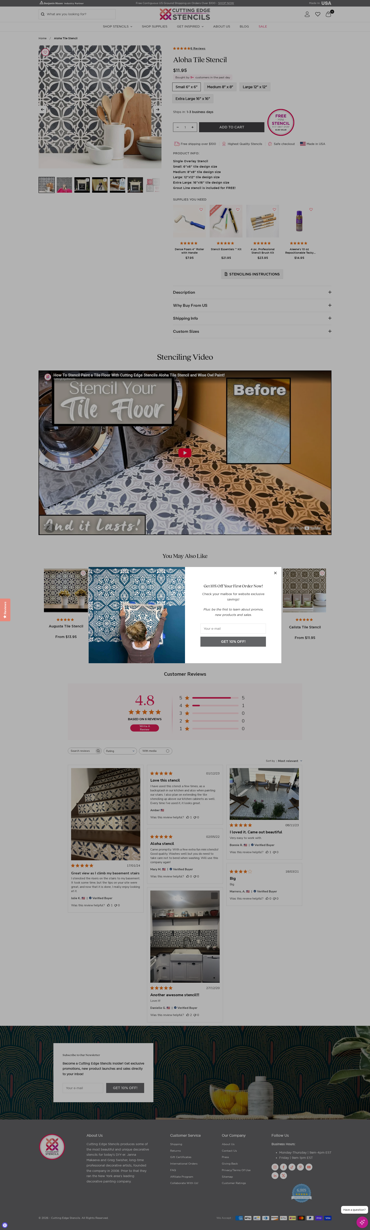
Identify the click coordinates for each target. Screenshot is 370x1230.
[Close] (275, 573)
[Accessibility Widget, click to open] (5, 1225)
